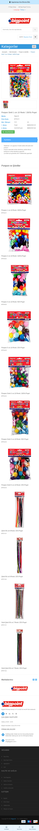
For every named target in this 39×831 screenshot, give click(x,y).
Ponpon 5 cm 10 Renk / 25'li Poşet (13, 347)
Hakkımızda (7, 805)
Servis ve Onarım (8, 784)
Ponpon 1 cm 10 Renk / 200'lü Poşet (13, 210)
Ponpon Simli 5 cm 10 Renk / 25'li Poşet (14, 485)
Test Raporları (7, 777)
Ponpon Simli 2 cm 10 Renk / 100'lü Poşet (15, 393)
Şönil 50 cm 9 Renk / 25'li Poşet (12, 576)
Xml (5, 767)
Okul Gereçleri (13, 52)
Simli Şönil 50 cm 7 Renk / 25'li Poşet (14, 668)
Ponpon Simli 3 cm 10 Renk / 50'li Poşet (14, 439)
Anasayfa (4, 52)
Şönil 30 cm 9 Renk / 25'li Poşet (12, 531)
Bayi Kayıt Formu (25, 7)
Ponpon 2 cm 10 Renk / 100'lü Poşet (13, 256)
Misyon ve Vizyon (8, 809)
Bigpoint (13, 819)
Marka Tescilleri (8, 781)
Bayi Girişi (13, 7)
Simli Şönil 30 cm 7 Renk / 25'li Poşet (14, 622)
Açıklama (7, 140)
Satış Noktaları (9, 132)
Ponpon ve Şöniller (24, 52)
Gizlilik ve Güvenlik (8, 788)
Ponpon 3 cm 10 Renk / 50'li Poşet (13, 302)
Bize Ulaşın (6, 802)
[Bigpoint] (19, 20)
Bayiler (5, 798)
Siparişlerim (7, 763)
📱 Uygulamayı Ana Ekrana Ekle (19, 2)
